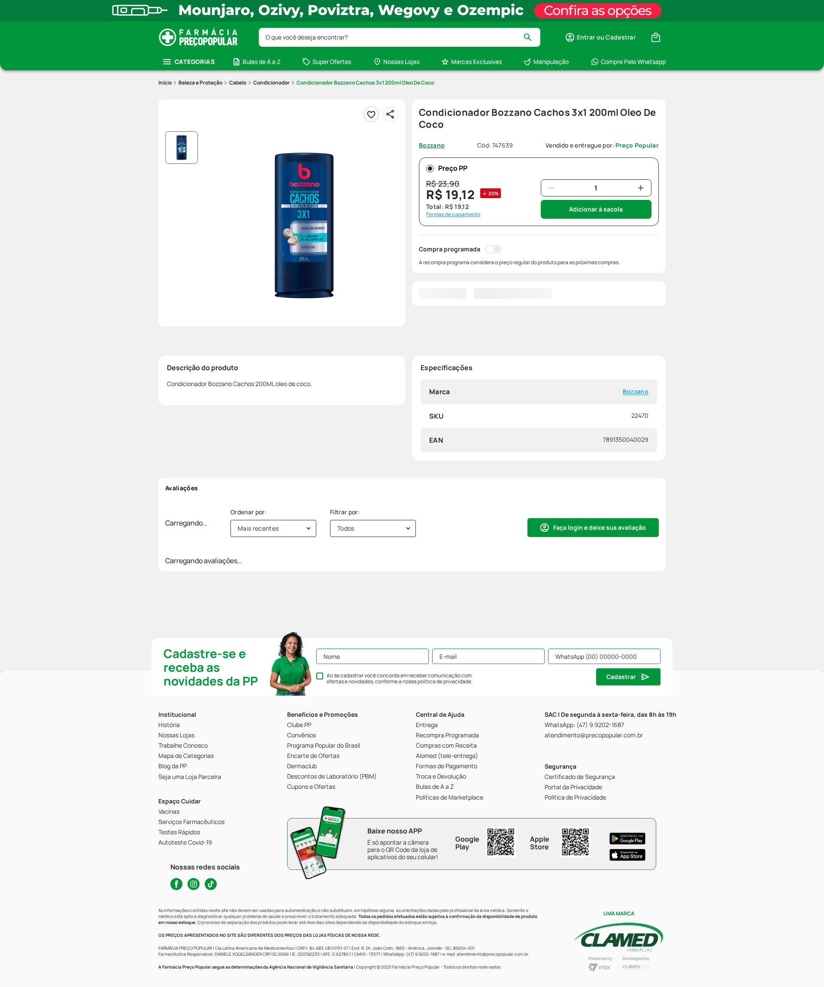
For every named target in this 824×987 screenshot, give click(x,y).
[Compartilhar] (390, 114)
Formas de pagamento (453, 214)
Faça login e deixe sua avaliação (599, 527)
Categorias (195, 61)
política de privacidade (444, 681)
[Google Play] (627, 839)
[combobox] (399, 37)
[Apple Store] (627, 855)
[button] (600, 37)
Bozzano (635, 391)
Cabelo (237, 82)
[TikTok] (211, 884)
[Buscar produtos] (531, 37)
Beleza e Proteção (200, 82)
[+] (640, 188)
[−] (551, 188)
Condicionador (271, 82)
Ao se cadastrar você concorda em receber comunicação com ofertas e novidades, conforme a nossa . (400, 679)
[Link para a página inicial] (165, 83)
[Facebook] (176, 884)
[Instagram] (194, 884)
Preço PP (452, 168)
